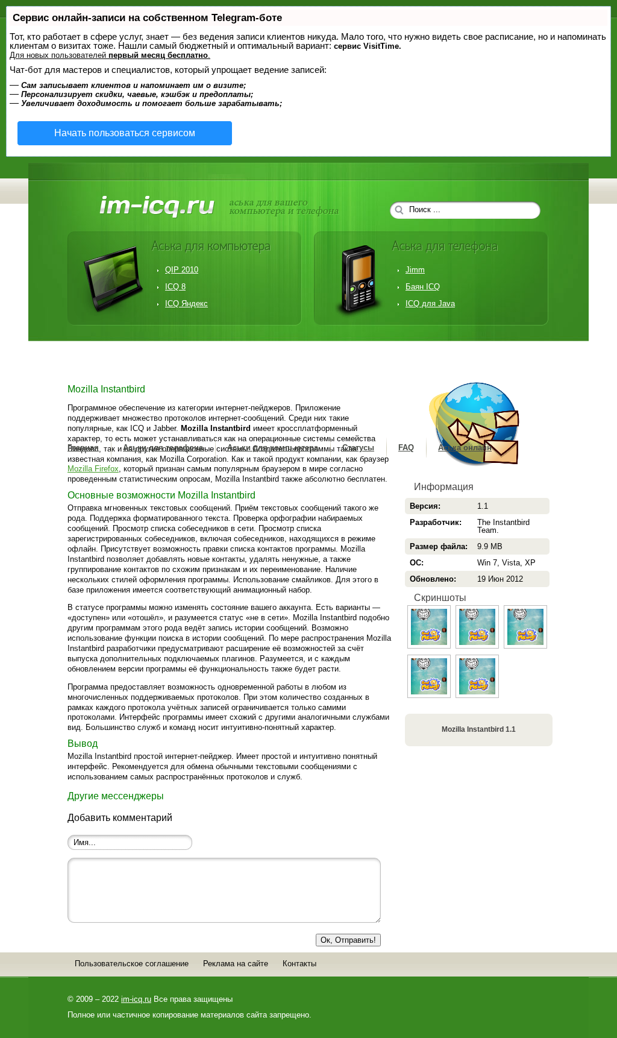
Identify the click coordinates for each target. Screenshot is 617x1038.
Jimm (415, 269)
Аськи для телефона (163, 447)
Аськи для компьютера (272, 447)
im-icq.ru (136, 999)
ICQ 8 (175, 286)
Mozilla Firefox (93, 468)
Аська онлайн (465, 447)
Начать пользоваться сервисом (124, 133)
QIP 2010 (181, 269)
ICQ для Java (430, 303)
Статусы (358, 447)
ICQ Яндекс (186, 303)
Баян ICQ (423, 286)
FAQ (406, 447)
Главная (83, 447)
